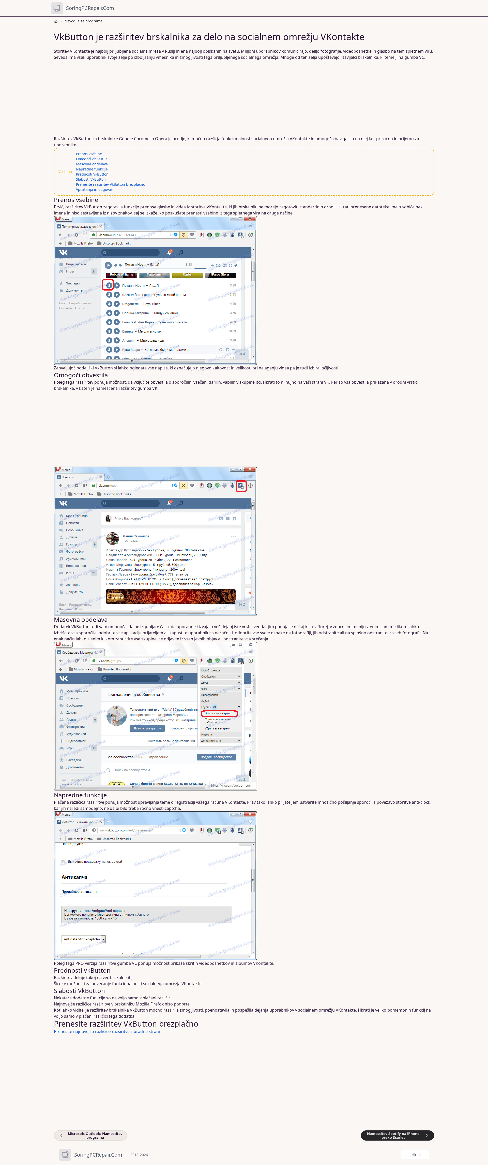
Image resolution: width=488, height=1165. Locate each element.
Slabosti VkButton (91, 179)
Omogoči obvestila (92, 158)
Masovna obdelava (92, 164)
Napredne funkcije (92, 169)
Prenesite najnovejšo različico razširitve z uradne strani (107, 1031)
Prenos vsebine (89, 153)
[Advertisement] (208, 98)
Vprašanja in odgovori (94, 189)
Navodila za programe (83, 21)
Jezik (412, 1154)
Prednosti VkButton (92, 174)
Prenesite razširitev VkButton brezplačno (110, 184)
